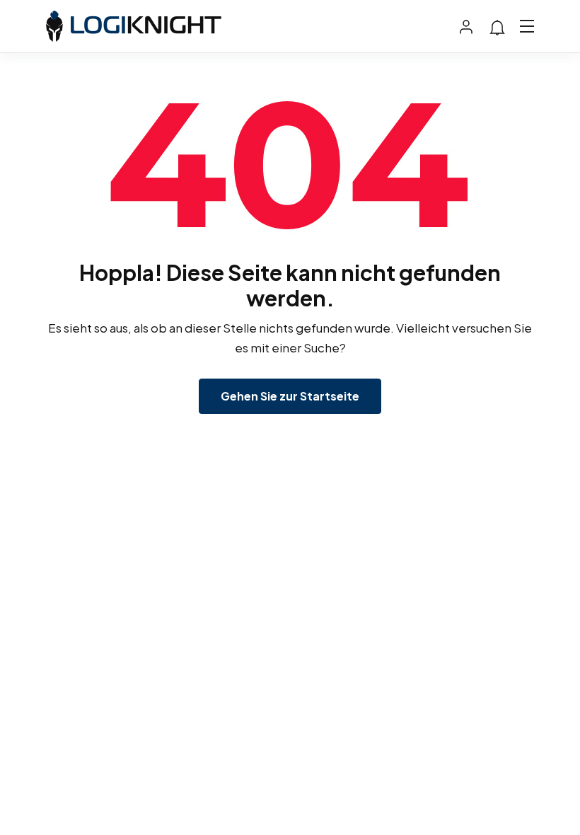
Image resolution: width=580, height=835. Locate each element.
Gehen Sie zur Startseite (290, 395)
